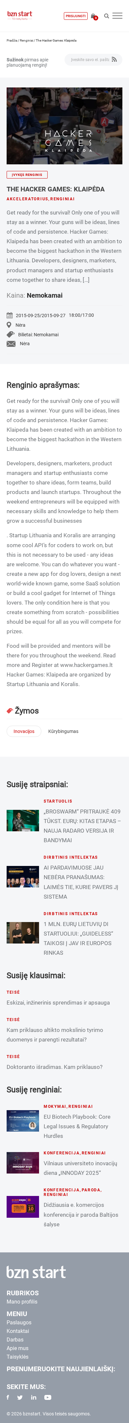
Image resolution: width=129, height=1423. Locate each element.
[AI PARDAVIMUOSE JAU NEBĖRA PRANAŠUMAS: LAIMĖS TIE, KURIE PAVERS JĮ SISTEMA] (23, 876)
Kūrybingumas (63, 731)
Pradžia (12, 40)
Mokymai (55, 1106)
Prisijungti (76, 16)
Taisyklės (17, 1357)
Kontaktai (18, 1331)
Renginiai (26, 40)
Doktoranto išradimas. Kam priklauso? (55, 1067)
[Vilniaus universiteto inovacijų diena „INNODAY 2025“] (23, 1163)
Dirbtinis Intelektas (71, 857)
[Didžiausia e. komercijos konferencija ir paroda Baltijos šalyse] (23, 1206)
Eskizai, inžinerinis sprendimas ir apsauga (58, 1002)
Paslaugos (19, 1322)
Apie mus (17, 1348)
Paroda (91, 1190)
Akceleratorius (27, 199)
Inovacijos (24, 731)
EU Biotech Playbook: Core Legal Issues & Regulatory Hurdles (77, 1126)
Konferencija (62, 1153)
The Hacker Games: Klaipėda (56, 189)
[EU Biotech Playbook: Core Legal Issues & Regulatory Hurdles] (23, 1121)
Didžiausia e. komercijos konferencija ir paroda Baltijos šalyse (81, 1214)
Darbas (15, 1340)
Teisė (13, 992)
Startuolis (58, 801)
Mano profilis (22, 1302)
